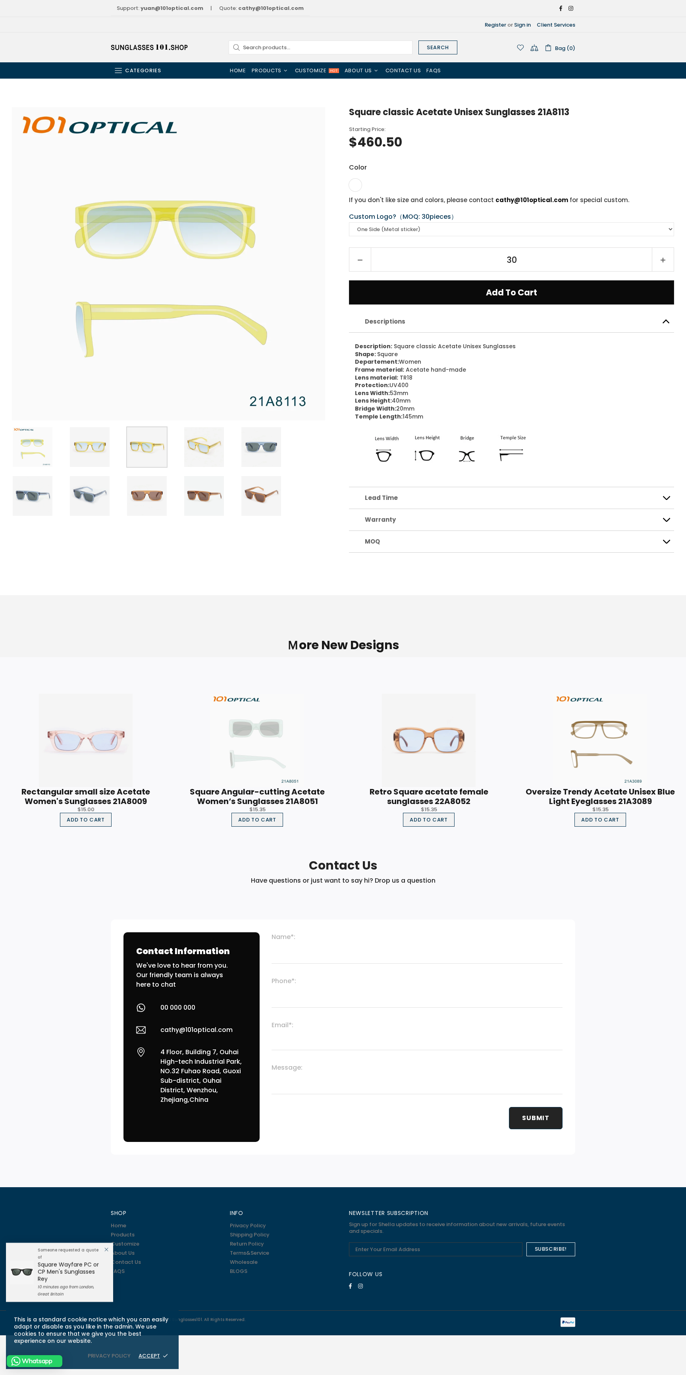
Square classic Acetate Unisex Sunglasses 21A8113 (459, 112)
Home (118, 1225)
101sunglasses (150, 47)
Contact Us (126, 1262)
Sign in (522, 24)
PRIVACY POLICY (109, 1355)
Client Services (556, 24)
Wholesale (244, 1262)
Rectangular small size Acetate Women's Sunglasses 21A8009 (85, 796)
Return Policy (247, 1243)
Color (358, 167)
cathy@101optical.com (271, 8)
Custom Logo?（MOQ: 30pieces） (403, 217)
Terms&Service (249, 1253)
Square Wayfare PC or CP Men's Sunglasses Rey (68, 1271)
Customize (125, 1243)
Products (123, 1234)
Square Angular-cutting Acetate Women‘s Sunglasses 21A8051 (257, 796)
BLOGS (238, 1271)
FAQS (118, 1271)
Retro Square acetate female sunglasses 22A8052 (429, 796)
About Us (123, 1253)
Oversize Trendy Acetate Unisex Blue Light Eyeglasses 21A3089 (600, 796)
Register (495, 24)
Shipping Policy (250, 1234)
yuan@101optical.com (172, 8)
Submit (535, 1117)
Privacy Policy (248, 1225)
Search (438, 47)
